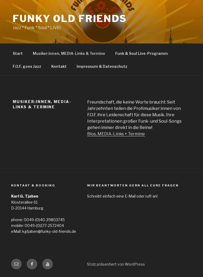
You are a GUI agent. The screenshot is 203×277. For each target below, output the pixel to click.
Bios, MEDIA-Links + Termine (116, 133)
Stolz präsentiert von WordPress (116, 264)
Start (18, 53)
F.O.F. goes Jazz (27, 66)
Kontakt (59, 66)
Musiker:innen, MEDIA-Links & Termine (69, 53)
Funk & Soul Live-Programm (141, 53)
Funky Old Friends (70, 18)
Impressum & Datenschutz (102, 66)
